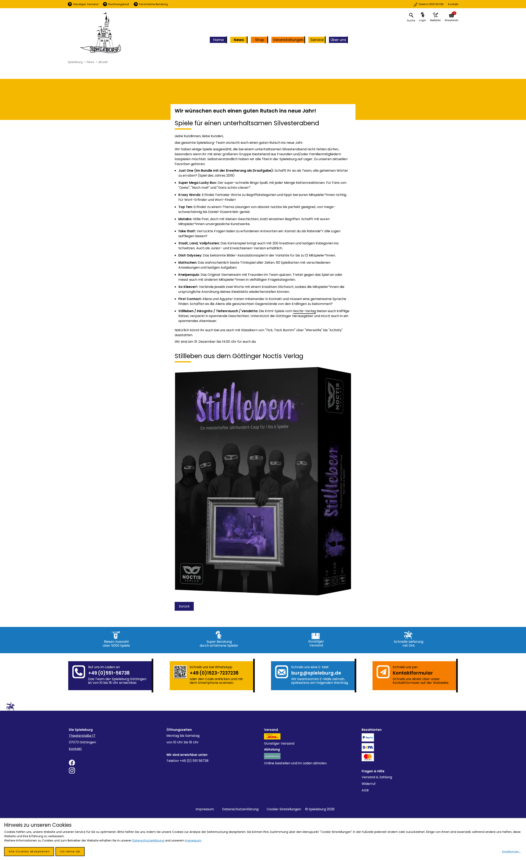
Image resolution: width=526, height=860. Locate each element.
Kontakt (438, 4)
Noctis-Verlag (304, 311)
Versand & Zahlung (377, 777)
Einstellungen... (511, 851)
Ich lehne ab (70, 851)
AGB (365, 790)
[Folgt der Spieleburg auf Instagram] (116, 770)
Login (422, 20)
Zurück (184, 606)
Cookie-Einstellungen (284, 809)
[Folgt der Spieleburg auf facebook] (116, 763)
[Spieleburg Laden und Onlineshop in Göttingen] (100, 32)
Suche (411, 20)
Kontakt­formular (413, 673)
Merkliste (435, 20)
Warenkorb (451, 20)
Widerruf (369, 783)
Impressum (205, 809)
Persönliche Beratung (153, 4)
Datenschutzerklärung (240, 809)
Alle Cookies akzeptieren (29, 851)
